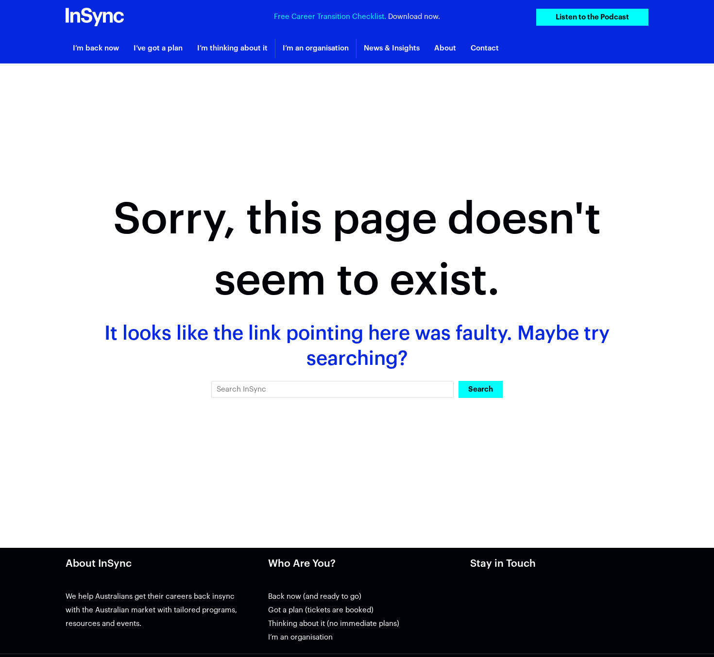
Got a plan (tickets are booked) (321, 610)
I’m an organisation (300, 637)
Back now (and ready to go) (314, 596)
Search (480, 389)
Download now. (414, 16)
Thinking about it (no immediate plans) (333, 623)
